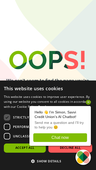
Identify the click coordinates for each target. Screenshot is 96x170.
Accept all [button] (25, 148)
